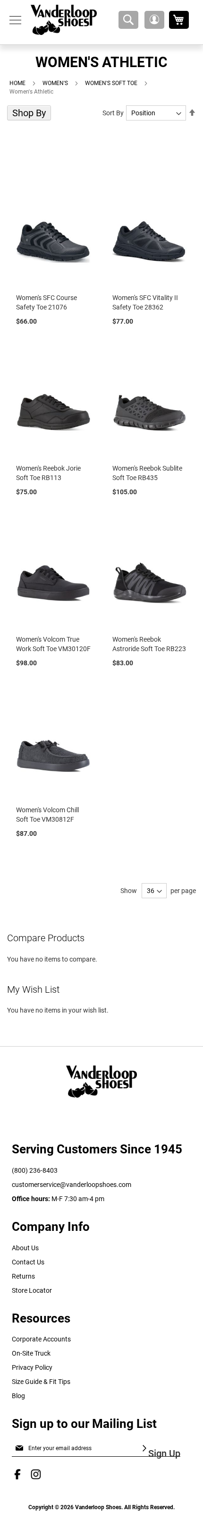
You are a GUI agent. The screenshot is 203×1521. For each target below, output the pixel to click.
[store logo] (64, 20)
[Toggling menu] (15, 20)
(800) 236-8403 (35, 1170)
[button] (154, 20)
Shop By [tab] (29, 113)
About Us (25, 1248)
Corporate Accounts (41, 1339)
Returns (23, 1276)
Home (18, 83)
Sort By (113, 113)
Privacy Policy (32, 1367)
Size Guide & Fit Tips (41, 1381)
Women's (55, 83)
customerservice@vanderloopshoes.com (71, 1184)
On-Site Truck (31, 1353)
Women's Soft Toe (112, 83)
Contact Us (28, 1262)
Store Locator (32, 1290)
